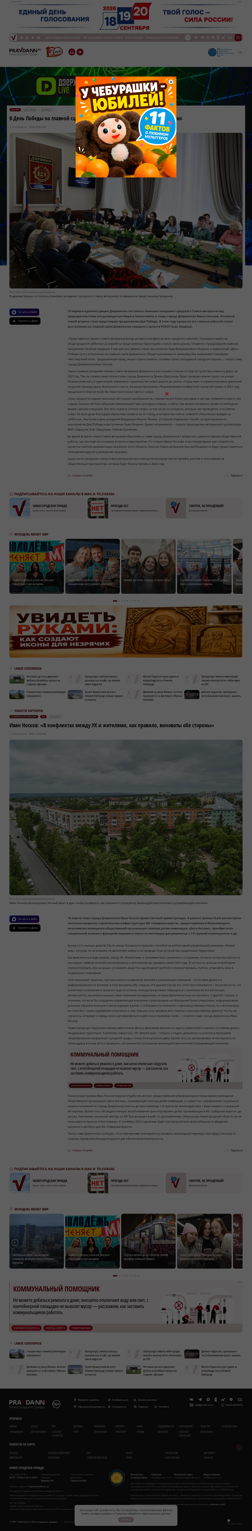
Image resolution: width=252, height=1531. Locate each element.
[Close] (171, 81)
